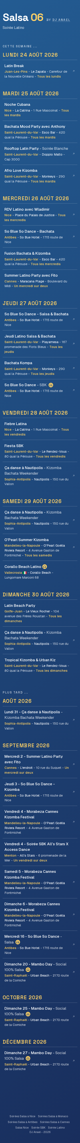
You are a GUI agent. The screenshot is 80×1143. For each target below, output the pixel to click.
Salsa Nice (22, 1127)
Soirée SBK (38, 1127)
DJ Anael (61, 20)
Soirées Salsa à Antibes (22, 1122)
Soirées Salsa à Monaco (53, 1116)
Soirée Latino (56, 1127)
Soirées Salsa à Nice (22, 1116)
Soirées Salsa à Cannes (55, 1122)
